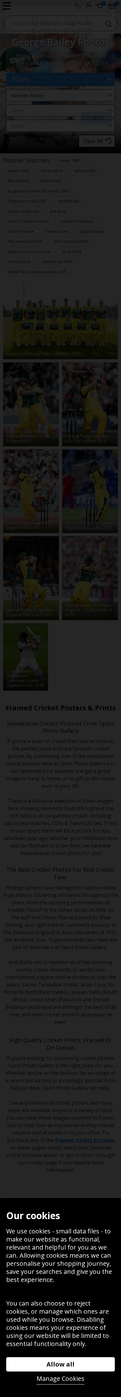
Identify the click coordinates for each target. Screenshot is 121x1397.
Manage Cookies (60, 1378)
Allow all (60, 1364)
